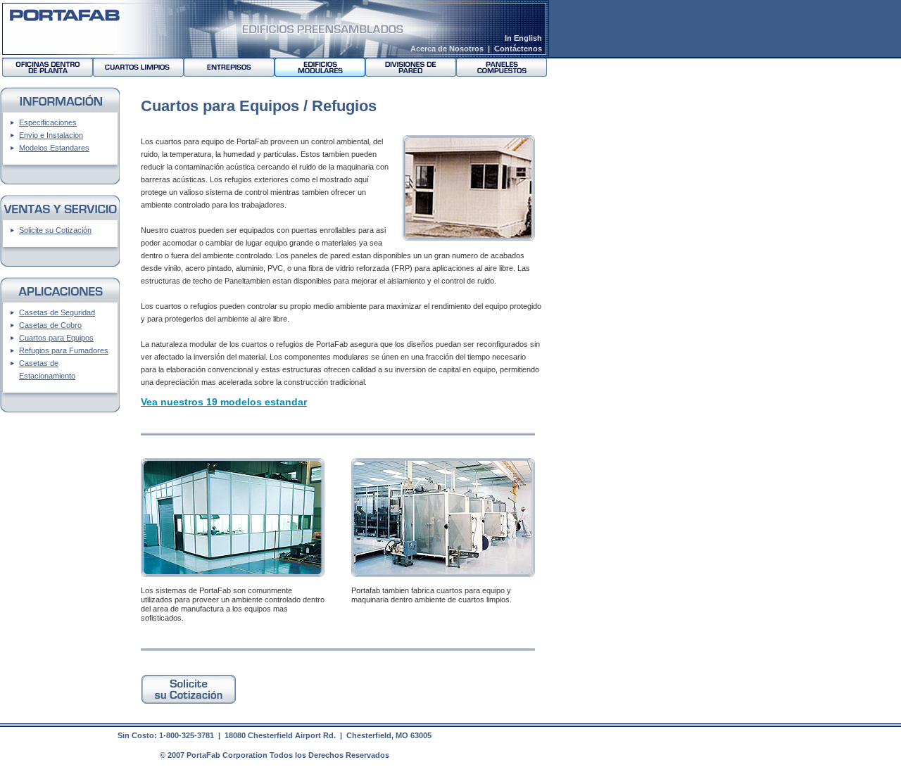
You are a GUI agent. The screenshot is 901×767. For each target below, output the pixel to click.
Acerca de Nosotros (447, 48)
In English (523, 38)
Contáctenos (518, 48)
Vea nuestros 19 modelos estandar (224, 401)
